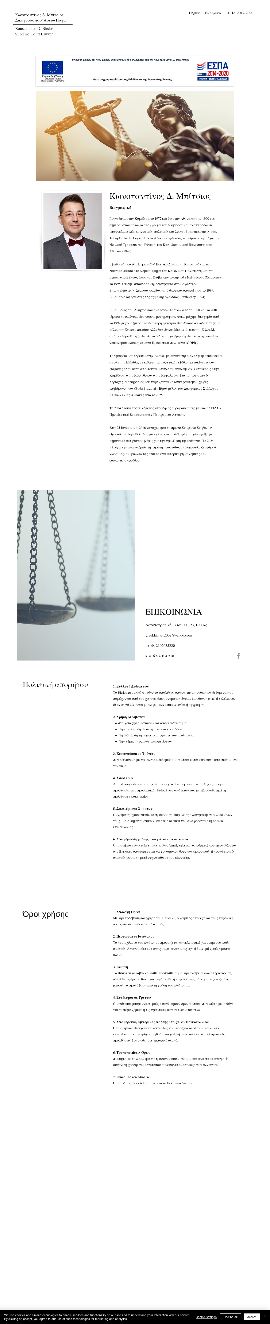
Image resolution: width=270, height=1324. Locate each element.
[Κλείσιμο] (264, 1317)
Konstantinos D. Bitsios (34, 28)
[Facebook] (238, 656)
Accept (251, 1317)
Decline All (231, 1317)
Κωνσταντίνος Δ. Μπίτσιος (40, 14)
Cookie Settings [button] (206, 1317)
